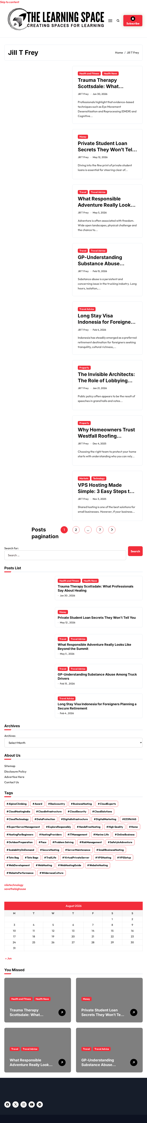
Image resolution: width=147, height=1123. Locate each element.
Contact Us (11, 782)
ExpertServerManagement (24, 826)
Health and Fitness (89, 73)
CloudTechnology (19, 819)
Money (82, 136)
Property (84, 367)
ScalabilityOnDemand (21, 849)
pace (43, 842)
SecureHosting (50, 849)
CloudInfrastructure (50, 811)
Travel (82, 192)
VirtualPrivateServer (76, 857)
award (38, 803)
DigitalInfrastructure (75, 819)
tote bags (32, 857)
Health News (110, 73)
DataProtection (46, 819)
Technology (99, 478)
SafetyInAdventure (121, 842)
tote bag (14, 857)
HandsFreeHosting (89, 826)
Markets (83, 478)
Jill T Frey (83, 94)
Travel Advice (98, 192)
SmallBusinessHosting (111, 849)
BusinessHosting (82, 803)
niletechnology (13, 885)
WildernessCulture (52, 873)
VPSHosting (104, 857)
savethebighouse (15, 889)
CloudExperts (108, 803)
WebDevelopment (19, 865)
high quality (115, 826)
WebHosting (45, 865)
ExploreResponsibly (59, 826)
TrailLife (51, 857)
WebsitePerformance (21, 873)
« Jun (8, 958)
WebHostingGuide (70, 865)
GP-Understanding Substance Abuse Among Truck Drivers (103, 263)
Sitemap (9, 766)
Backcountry (57, 803)
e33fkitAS (130, 819)
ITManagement (78, 834)
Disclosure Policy (15, 771)
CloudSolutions (103, 811)
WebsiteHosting (98, 865)
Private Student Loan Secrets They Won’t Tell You (105, 149)
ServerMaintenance (78, 849)
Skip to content (9, 2)
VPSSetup (125, 857)
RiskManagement (92, 842)
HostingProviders (51, 834)
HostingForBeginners (21, 834)
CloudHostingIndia (19, 811)
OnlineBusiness (125, 834)
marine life (102, 834)
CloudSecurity (78, 811)
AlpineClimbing (18, 803)
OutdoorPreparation (21, 842)
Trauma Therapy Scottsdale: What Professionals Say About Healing (107, 89)
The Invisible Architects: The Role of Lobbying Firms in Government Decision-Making (106, 383)
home (134, 826)
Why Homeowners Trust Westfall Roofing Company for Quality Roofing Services (106, 439)
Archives (9, 736)
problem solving (64, 842)
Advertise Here (14, 777)
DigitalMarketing (106, 819)
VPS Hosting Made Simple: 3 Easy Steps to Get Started (105, 491)
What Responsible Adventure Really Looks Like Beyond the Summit (106, 205)
